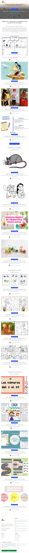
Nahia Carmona (3, 536)
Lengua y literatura (14, 134)
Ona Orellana (2, 535)
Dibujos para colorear (14, 287)
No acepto (9, 548)
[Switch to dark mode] (25, 2)
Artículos (16, 518)
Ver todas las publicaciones (14, 149)
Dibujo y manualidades (14, 172)
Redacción (2, 533)
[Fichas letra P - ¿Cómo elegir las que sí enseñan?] (14, 46)
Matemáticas (16, 539)
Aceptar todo (9, 550)
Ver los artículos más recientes (14, 143)
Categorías (16, 533)
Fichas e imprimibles (14, 9)
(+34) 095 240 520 (4, 529)
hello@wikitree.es (4, 530)
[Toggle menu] (27, 1)
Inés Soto (2, 538)
